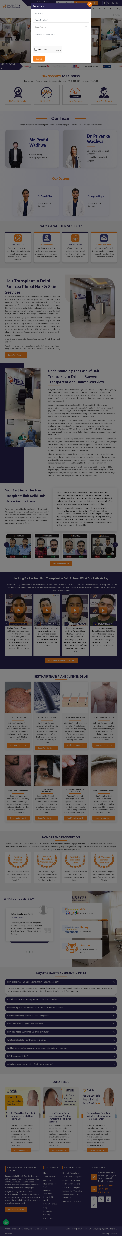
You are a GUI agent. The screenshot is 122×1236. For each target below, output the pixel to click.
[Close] (89, 4)
